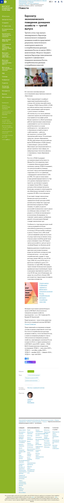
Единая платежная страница (21, 489)
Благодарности (6, 90)
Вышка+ (29, 441)
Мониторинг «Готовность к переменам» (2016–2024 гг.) (6, 55)
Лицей (28, 430)
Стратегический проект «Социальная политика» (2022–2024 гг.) (7, 47)
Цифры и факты (22, 430)
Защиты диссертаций (38, 443)
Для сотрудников (6, 97)
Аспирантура (30, 447)
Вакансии (4, 94)
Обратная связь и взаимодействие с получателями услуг (31, 469)
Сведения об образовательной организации (23, 477)
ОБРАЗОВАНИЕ (31, 428)
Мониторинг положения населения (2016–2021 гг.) (7, 62)
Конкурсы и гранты (38, 450)
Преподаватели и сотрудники (22, 441)
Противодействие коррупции (23, 461)
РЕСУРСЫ (46, 428)
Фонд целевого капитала (21, 457)
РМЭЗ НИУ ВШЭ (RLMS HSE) (6, 40)
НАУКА (38, 428)
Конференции (5, 79)
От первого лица (6, 26)
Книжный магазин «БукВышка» (46, 437)
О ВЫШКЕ (21, 428)
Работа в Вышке (22, 492)
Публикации (46, 447)
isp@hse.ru (7, 139)
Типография (46, 440)
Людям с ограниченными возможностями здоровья (22, 483)
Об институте (6, 16)
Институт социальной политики (35, 388)
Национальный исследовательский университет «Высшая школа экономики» (36, 420)
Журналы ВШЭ (47, 445)
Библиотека (46, 430)
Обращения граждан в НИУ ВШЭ (22, 451)
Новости (45, 421)
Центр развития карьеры (29, 454)
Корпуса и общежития (21, 445)
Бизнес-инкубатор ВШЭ (29, 459)
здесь (33, 497)
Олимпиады (29, 435)
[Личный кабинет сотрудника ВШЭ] (58, 2)
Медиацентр (47, 443)
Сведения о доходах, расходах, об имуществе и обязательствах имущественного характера (23, 468)
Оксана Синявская (30, 324)
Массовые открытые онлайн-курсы (55, 447)
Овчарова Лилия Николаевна (6, 107)
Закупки (20, 448)
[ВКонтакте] (26, 359)
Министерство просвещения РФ (55, 441)
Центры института (7, 19)
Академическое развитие (39, 447)
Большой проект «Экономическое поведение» (6, 35)
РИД (3, 73)
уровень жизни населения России (32, 380)
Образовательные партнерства (31, 463)
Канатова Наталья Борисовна (6, 113)
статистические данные (33, 375)
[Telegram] (28, 359)
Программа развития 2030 (31, 378)
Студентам (5, 83)
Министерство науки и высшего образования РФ (55, 435)
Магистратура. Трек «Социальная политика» (7, 69)
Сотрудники (5, 22)
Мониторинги (39, 437)
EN (52, 1)
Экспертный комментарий (5, 86)
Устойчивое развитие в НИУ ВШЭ (21, 437)
